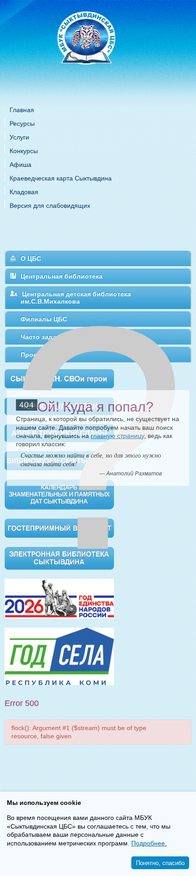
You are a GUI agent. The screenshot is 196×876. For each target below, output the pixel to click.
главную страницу (117, 435)
